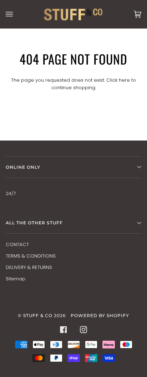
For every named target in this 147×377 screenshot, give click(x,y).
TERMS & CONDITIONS (31, 256)
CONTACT (17, 244)
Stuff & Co (37, 315)
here (124, 80)
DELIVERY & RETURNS (29, 267)
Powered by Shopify (100, 315)
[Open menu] (16, 14)
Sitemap (15, 278)
